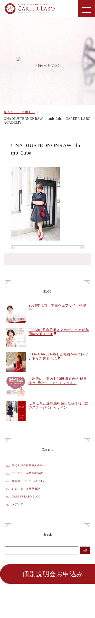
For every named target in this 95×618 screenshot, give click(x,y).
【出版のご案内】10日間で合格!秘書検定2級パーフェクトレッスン (57, 381)
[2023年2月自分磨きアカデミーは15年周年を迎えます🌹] (16, 350)
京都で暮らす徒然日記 (26, 488)
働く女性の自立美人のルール (30, 465)
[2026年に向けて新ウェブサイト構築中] (16, 326)
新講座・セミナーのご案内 (29, 480)
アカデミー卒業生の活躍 (27, 473)
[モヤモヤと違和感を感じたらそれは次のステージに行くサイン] (16, 423)
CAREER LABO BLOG (26, 496)
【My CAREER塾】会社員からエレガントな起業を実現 (58, 356)
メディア (17, 504)
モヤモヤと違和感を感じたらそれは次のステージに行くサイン (58, 405)
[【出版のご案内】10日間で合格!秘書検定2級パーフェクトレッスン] (16, 399)
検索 (85, 550)
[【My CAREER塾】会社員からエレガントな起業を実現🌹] (16, 374)
